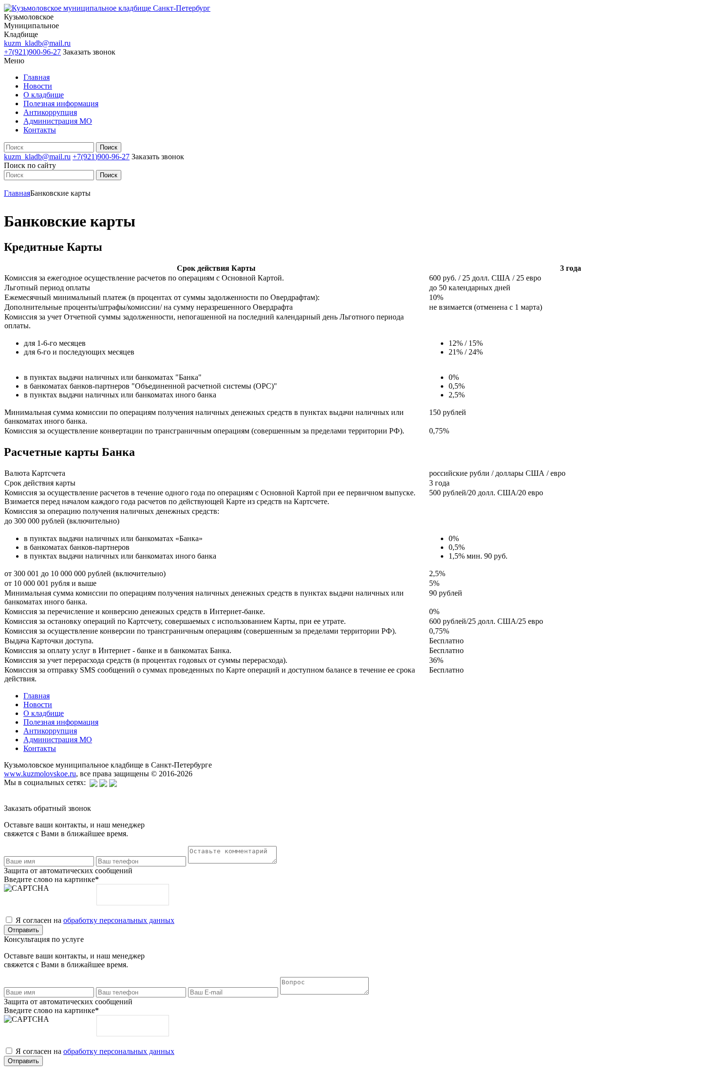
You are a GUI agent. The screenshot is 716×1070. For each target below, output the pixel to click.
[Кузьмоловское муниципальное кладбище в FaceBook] (103, 782)
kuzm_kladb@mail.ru (37, 43)
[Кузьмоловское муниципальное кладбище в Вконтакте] (93, 782)
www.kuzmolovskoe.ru (40, 774)
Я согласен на (95, 920)
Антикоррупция (50, 112)
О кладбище (43, 95)
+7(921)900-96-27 (32, 52)
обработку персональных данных (118, 920)
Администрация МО (57, 121)
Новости (37, 86)
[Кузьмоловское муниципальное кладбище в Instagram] (113, 782)
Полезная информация (60, 103)
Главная (36, 77)
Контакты (39, 130)
